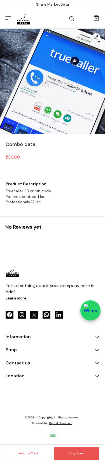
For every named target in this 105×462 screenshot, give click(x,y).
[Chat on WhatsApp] (90, 310)
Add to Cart (28, 453)
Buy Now (76, 453)
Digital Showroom (60, 423)
